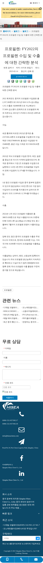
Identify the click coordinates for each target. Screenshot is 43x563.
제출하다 (10, 398)
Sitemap (25, 553)
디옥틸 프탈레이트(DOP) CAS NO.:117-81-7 (12, 307)
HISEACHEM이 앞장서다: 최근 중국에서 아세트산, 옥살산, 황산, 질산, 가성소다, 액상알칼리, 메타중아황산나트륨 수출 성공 (12, 311)
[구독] (38, 538)
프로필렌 (8, 290)
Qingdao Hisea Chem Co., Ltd (12, 480)
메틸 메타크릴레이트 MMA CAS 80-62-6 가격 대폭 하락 (12, 318)
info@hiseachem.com (24, 16)
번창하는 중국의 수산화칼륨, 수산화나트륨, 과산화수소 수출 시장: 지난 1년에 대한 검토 (31, 322)
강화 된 (31, 71)
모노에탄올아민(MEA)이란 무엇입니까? (31, 307)
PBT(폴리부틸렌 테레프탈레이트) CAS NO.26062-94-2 (31, 318)
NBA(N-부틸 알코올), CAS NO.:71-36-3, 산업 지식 (12, 315)
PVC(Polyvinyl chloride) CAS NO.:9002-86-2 (31, 315)
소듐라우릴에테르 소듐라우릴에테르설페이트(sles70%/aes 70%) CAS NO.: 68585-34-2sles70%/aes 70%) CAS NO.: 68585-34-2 (31, 311)
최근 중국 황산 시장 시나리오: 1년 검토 (12, 322)
